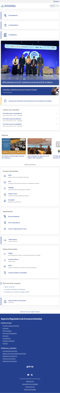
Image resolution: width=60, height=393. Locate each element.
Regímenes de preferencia (10, 356)
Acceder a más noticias (30, 164)
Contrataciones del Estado (10, 351)
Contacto (5, 343)
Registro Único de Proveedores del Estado (14, 353)
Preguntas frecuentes (9, 341)
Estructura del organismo (10, 333)
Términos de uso (30, 387)
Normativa (5, 336)
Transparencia (7, 338)
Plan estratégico (7, 331)
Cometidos (6, 328)
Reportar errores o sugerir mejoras (30, 311)
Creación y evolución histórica (11, 326)
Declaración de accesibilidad (30, 384)
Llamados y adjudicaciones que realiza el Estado (20, 90)
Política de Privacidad (30, 389)
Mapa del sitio (30, 381)
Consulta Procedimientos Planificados (14, 289)
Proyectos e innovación (9, 359)
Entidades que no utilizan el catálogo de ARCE (16, 292)
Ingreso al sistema (9, 287)
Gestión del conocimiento (10, 361)
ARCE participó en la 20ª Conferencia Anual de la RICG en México (27, 82)
